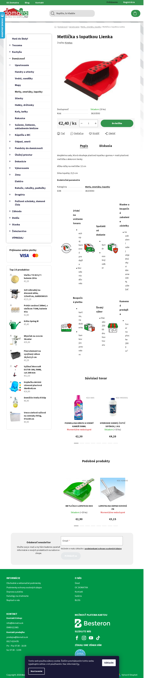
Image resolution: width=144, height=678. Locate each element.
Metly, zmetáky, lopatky (28, 92)
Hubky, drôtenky (24, 105)
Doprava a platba (14, 591)
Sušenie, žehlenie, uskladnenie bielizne (26, 126)
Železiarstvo (19, 231)
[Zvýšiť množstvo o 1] (96, 123)
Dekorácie (20, 161)
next (132, 418)
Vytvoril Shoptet (130, 674)
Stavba (16, 224)
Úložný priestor (23, 155)
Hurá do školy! (20, 39)
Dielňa (15, 218)
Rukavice (20, 118)
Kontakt (39, 2)
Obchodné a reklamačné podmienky (23, 583)
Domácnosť (18, 58)
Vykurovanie (22, 168)
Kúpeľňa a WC (23, 135)
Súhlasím (109, 662)
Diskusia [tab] (105, 145)
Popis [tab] (84, 145)
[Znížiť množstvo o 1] (81, 123)
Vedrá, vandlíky (24, 78)
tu (78, 664)
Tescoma (17, 45)
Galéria (78, 596)
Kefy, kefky (21, 111)
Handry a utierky (24, 72)
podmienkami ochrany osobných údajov (103, 548)
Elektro (19, 181)
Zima (18, 175)
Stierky (19, 98)
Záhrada (17, 211)
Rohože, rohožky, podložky (30, 188)
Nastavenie (36, 671)
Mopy (18, 85)
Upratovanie (22, 65)
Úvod (77, 583)
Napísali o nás (13, 600)
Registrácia (129, 2)
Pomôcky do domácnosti (29, 148)
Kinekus (68, 42)
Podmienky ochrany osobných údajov (24, 587)
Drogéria (20, 194)
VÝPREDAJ (17, 238)
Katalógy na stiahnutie (17, 596)
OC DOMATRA (81, 587)
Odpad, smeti (23, 141)
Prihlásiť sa (71, 555)
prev (59, 418)
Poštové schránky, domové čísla (30, 203)
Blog (27, 2)
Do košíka (117, 123)
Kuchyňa (17, 52)
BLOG (77, 600)
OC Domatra (12, 2)
